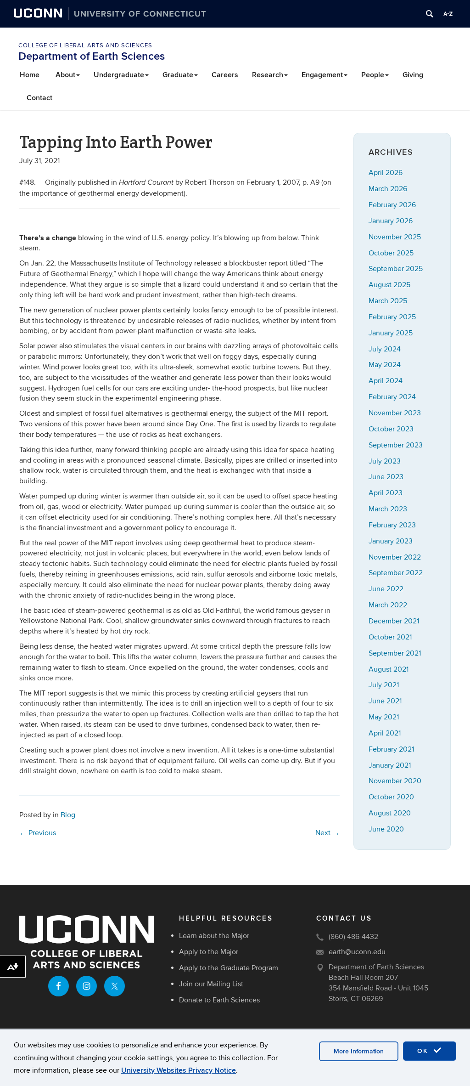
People (372, 74)
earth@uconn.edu (357, 951)
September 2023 (396, 445)
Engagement (322, 74)
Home (29, 74)
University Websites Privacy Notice (178, 1070)
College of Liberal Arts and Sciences (85, 45)
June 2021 (385, 701)
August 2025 (389, 284)
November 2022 (395, 557)
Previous (37, 832)
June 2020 (386, 829)
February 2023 (392, 525)
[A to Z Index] (448, 13)
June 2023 (386, 476)
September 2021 (395, 653)
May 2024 (385, 364)
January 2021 (390, 765)
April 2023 (386, 493)
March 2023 (388, 509)
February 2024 (392, 397)
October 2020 (391, 797)
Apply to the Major (208, 951)
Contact (39, 97)
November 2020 (395, 781)
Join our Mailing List (211, 984)
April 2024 (386, 380)
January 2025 (391, 333)
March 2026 (388, 188)
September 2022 (396, 572)
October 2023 (391, 429)
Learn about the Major (214, 935)
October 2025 (391, 253)
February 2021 (391, 749)
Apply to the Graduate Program (228, 968)
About (65, 74)
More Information (359, 1051)
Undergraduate (119, 74)
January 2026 (391, 221)
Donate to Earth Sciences (219, 1000)
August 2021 (388, 669)
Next (327, 832)
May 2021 (384, 717)
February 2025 (392, 317)
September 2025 (396, 268)
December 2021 (394, 621)
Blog (68, 815)
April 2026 (386, 172)
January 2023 (391, 541)
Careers (225, 74)
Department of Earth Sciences (91, 56)
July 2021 (384, 685)
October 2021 (390, 637)
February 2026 (392, 204)
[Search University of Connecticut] (429, 13)
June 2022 (386, 589)
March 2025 (388, 300)
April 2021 (385, 733)
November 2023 (395, 413)
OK (424, 1051)
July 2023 (385, 461)
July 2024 (385, 349)
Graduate (177, 74)
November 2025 (395, 237)
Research (267, 74)
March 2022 (388, 605)
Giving (413, 74)
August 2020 (390, 813)
